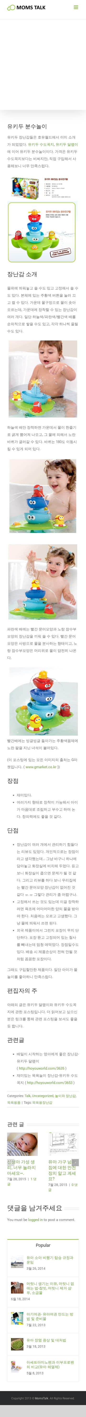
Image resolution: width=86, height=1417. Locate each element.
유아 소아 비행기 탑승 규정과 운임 (50, 1260)
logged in (35, 1220)
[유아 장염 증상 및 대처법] (17, 1342)
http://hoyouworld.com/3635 (41, 1068)
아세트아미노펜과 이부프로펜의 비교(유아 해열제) (50, 1364)
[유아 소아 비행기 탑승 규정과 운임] (17, 1259)
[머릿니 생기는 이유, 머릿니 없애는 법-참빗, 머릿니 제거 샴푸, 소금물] (17, 1285)
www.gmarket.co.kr (41, 767)
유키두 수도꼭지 (41, 144)
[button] (10, 1162)
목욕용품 (14, 1102)
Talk (28, 1096)
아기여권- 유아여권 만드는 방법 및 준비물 (50, 1316)
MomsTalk (41, 1398)
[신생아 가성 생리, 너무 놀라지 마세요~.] (22, 1135)
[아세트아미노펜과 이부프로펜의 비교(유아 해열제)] (17, 1364)
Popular (43, 1245)
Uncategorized (43, 1096)
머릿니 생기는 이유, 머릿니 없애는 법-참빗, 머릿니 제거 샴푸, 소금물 (50, 1288)
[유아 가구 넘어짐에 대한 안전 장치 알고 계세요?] (63, 1135)
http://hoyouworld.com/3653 (49, 1083)
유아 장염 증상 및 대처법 (46, 1340)
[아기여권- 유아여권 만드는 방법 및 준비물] (17, 1316)
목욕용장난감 (42, 1102)
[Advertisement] (43, 65)
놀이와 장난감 (65, 1096)
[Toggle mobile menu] (76, 7)
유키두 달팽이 (67, 144)
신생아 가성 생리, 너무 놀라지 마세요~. (21, 1167)
